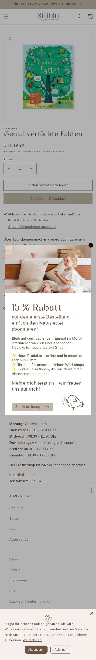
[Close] (91, 613)
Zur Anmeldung (27, 407)
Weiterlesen (32, 640)
